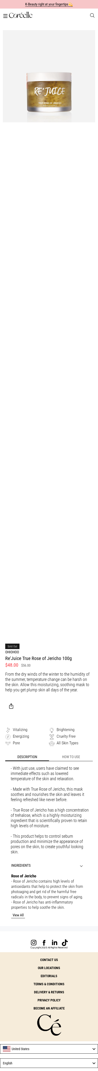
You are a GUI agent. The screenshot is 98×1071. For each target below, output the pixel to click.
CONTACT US (49, 960)
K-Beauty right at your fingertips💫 (49, 4)
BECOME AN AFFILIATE (49, 1008)
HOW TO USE (71, 757)
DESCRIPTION (27, 757)
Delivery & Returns (49, 992)
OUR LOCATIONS (49, 968)
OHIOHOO (12, 652)
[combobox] (49, 1049)
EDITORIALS (49, 976)
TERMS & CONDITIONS (49, 984)
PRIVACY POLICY (49, 1000)
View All (18, 915)
